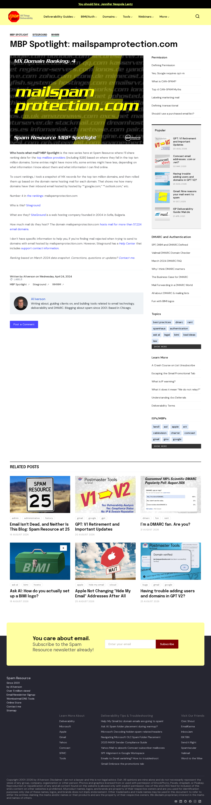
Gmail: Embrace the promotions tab (122, 763)
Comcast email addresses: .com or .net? (184, 159)
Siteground (39, 35)
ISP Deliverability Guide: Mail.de (183, 210)
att (185, 426)
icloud (113, 584)
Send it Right (188, 742)
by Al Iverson (14, 687)
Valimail (185, 753)
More (163, 17)
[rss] (199, 801)
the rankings (35, 196)
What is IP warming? (164, 381)
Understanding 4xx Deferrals (169, 397)
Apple (62, 731)
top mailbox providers (51, 157)
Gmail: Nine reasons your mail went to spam (184, 194)
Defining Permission (163, 65)
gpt (103, 518)
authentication (179, 328)
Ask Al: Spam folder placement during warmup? (129, 726)
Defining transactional (165, 105)
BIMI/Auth (88, 17)
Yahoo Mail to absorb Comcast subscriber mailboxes (133, 747)
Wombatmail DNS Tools (20, 698)
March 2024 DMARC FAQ (167, 261)
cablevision (159, 433)
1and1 (156, 426)
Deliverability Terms (163, 405)
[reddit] (185, 801)
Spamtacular (188, 747)
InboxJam (187, 731)
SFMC (62, 753)
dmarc (179, 322)
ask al (156, 334)
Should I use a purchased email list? (173, 113)
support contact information (40, 248)
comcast (189, 433)
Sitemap (11, 710)
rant (190, 322)
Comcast (64, 747)
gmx (166, 439)
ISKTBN (185, 737)
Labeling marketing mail (165, 97)
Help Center (127, 243)
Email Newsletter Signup (21, 694)
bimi (176, 334)
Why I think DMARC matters (168, 269)
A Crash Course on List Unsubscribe (173, 365)
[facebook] (189, 801)
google (177, 439)
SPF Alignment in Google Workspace (122, 753)
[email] (175, 801)
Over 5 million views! (18, 690)
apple (175, 426)
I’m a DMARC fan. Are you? (165, 524)
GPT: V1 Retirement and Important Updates (184, 141)
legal (167, 334)
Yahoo (63, 742)
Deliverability (67, 721)
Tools (126, 17)
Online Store (14, 702)
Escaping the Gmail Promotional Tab (173, 373)
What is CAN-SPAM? (164, 81)
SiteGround (38, 215)
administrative (32, 518)
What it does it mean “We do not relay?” (176, 389)
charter (175, 433)
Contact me (126, 258)
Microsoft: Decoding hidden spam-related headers (131, 731)
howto (37, 584)
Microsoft (65, 726)
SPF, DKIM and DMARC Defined (170, 244)
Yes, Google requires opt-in (168, 73)
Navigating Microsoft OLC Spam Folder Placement (131, 737)
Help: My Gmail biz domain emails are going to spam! (132, 721)
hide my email (96, 584)
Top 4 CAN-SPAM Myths (166, 89)
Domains (109, 17)
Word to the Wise (191, 758)
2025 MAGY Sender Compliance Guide (124, 742)
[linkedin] (180, 801)
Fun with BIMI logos (163, 301)
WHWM (55, 35)
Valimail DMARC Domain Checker (171, 253)
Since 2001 (13, 683)
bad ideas (189, 334)
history (49, 518)
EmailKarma (188, 726)
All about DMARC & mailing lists (170, 293)
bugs (145, 584)
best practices (162, 322)
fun (157, 518)
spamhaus (159, 328)
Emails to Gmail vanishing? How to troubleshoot (130, 758)
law (155, 341)
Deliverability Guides (58, 17)
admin (15, 518)
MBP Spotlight (19, 35)
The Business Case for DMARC (170, 277)
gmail (156, 439)
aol (165, 426)
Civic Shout (188, 721)
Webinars (144, 17)
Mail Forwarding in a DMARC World (172, 285)
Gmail (62, 737)
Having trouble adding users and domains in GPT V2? (185, 177)
